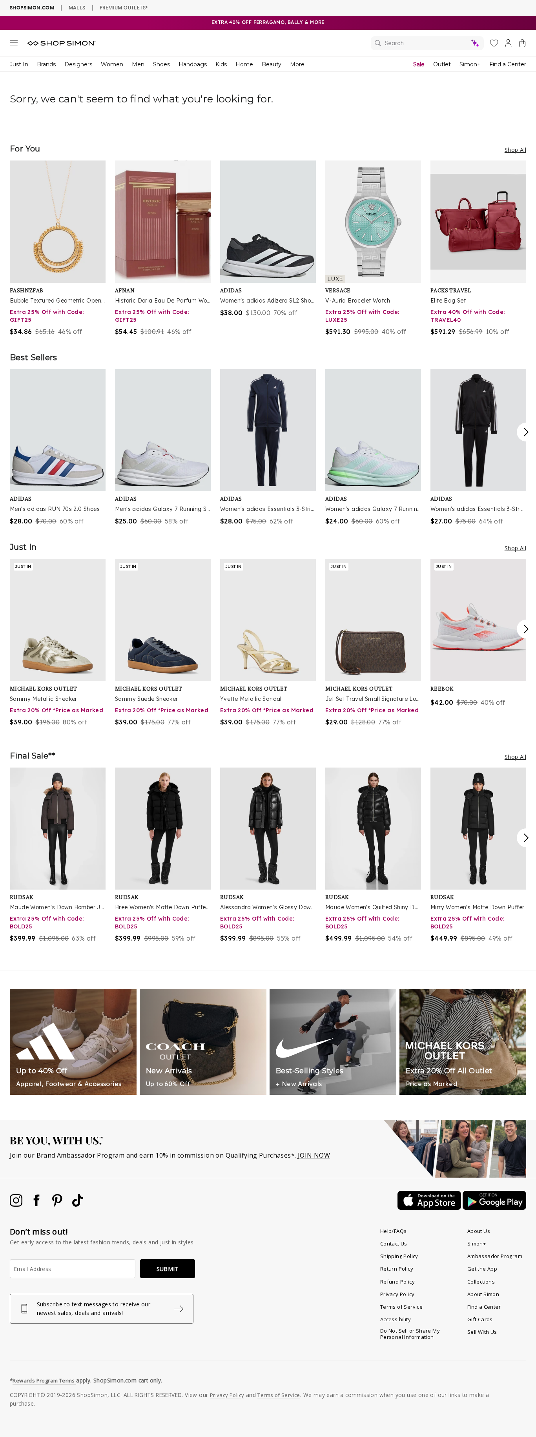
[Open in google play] (494, 1207)
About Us (478, 1231)
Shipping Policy (399, 1256)
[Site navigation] (14, 44)
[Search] (427, 43)
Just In (19, 64)
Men (138, 64)
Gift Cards (480, 1319)
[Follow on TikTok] (77, 1204)
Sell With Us (482, 1331)
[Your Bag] (522, 44)
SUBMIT (168, 1269)
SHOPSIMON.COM (32, 7)
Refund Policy (397, 1281)
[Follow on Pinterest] (58, 1204)
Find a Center (507, 64)
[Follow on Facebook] (37, 1204)
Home (244, 64)
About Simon (483, 1294)
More (297, 64)
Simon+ (470, 64)
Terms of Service (401, 1306)
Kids (221, 64)
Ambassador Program (494, 1256)
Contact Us (393, 1243)
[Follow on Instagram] (17, 1204)
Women (112, 64)
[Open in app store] (430, 1207)
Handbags (193, 64)
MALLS (77, 7)
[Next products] (526, 432)
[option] (57, 248)
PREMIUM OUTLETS (124, 7)
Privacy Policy (397, 1294)
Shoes (161, 64)
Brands (46, 64)
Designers (78, 64)
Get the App (482, 1268)
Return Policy (396, 1268)
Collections (481, 1281)
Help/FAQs (393, 1231)
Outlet (442, 64)
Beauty (271, 64)
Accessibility (395, 1319)
